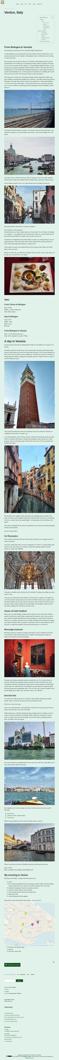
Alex (7, 8)
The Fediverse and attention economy (13, 1037)
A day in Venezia (42, 31)
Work (30, 4)
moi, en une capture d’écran (10, 1021)
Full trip (10, 949)
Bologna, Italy (21, 947)
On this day (7, 1027)
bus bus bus (43, 39)
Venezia (32, 974)
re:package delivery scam (10, 1019)
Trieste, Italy (17, 951)
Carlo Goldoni (32, 618)
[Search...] (14, 910)
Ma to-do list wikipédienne (10, 1035)
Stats (43, 21)
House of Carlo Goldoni (44, 35)
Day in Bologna (46, 26)
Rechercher (19, 981)
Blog (22, 4)
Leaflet (34, 945)
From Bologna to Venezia (44, 18)
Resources (39, 4)
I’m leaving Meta (8, 1041)
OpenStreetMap (40, 945)
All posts (6, 987)
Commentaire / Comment (13, 964)
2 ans (5, 1033)
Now (26, 4)
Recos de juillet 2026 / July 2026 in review (14, 1017)
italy (28, 974)
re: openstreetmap (8, 1013)
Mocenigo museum (45, 37)
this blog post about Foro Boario (15, 67)
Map (34, 4)
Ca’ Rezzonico (44, 32)
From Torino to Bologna (46, 23)
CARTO (52, 945)
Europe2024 (22, 974)
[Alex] (2, 3)
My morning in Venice (45, 41)
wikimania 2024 (8, 1039)
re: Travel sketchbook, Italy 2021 (12, 1015)
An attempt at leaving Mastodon (11, 1031)
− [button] (6, 907)
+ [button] (6, 904)
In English (6, 991)
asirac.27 (10, 1001)
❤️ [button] (53, 962)
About (17, 4)
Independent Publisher (22, 1055)
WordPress (39, 1055)
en (17, 974)
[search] (9, 910)
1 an (5, 1029)
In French (6, 989)
